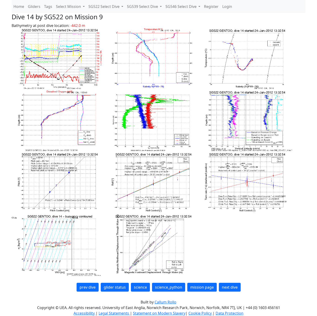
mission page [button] (202, 287)
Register (211, 6)
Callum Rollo (165, 302)
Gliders (34, 6)
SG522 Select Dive (104, 6)
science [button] (140, 287)
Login (227, 6)
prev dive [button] (88, 287)
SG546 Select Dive (181, 6)
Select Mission (69, 6)
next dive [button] (230, 287)
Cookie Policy (200, 313)
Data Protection (229, 313)
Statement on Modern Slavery (159, 313)
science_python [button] (168, 287)
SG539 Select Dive (143, 6)
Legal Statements (114, 313)
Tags (48, 6)
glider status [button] (115, 287)
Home (18, 6)
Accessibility (85, 313)
